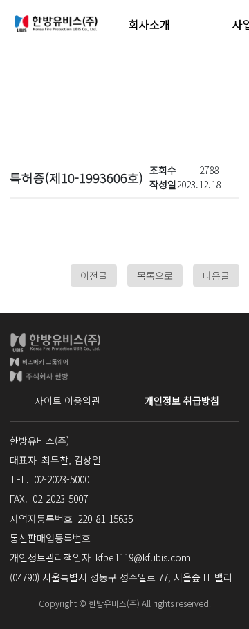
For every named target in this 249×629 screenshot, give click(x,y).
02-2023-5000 (61, 479)
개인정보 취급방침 (182, 400)
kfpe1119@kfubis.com (142, 557)
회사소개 (149, 24)
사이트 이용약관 (67, 400)
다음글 (216, 275)
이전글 (93, 275)
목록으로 (155, 275)
